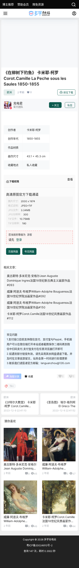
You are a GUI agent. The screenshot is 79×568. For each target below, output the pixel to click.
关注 (56, 105)
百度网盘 (13, 251)
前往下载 (68, 92)
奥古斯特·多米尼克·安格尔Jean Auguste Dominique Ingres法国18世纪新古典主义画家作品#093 (38, 280)
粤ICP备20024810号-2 (39, 545)
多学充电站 (49, 539)
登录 (19, 239)
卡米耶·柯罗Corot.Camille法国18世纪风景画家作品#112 (58, 521)
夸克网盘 (29, 251)
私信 (69, 105)
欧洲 (9, 92)
